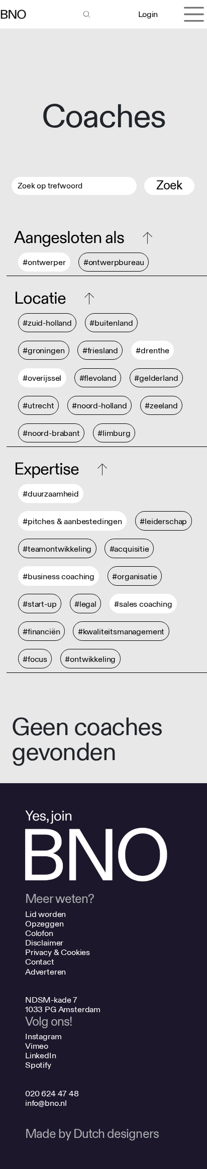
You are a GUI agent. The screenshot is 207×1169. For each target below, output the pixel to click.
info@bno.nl (46, 1103)
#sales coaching (143, 604)
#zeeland (161, 405)
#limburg (114, 433)
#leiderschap (163, 521)
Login (148, 14)
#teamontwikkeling (57, 549)
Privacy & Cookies (57, 952)
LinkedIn (40, 1055)
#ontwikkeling (90, 659)
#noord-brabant (51, 433)
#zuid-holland (47, 323)
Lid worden (45, 914)
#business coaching (58, 576)
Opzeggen (44, 923)
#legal (85, 604)
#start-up (40, 604)
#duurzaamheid (51, 494)
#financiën (41, 631)
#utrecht (38, 405)
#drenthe (152, 350)
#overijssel (42, 378)
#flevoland (98, 378)
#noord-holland (99, 405)
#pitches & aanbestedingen (72, 521)
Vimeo (36, 1046)
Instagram (43, 1036)
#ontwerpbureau (113, 262)
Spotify (38, 1065)
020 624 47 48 (52, 1093)
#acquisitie (129, 549)
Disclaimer (44, 943)
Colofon (39, 933)
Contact (39, 962)
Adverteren (45, 972)
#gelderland (156, 378)
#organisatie (134, 576)
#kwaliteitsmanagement (121, 631)
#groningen (43, 350)
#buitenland (111, 323)
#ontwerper (44, 262)
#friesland (100, 350)
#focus (35, 659)
